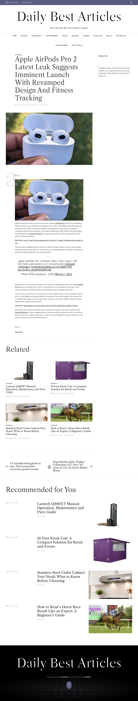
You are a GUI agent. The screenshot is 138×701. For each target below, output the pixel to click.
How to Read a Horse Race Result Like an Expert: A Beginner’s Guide (71, 430)
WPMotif (88, 677)
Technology (36, 36)
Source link (19, 332)
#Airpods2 (24, 266)
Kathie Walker (33, 105)
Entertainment (52, 36)
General (75, 36)
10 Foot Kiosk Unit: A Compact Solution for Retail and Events (68, 388)
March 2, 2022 (63, 274)
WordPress (65, 677)
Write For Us (77, 45)
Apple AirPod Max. (21, 312)
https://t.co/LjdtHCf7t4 (59, 266)
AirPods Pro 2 (61, 223)
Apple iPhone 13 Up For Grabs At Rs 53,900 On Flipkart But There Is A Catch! (50, 306)
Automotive (121, 36)
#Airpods (70, 263)
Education (98, 36)
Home (14, 36)
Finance (24, 36)
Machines (10, 383)
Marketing (19, 54)
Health (109, 36)
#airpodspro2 (38, 266)
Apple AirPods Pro (36, 234)
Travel (65, 36)
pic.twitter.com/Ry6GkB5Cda (34, 269)
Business (54, 383)
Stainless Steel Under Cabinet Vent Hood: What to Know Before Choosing (25, 431)
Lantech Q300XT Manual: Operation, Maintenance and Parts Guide (25, 389)
